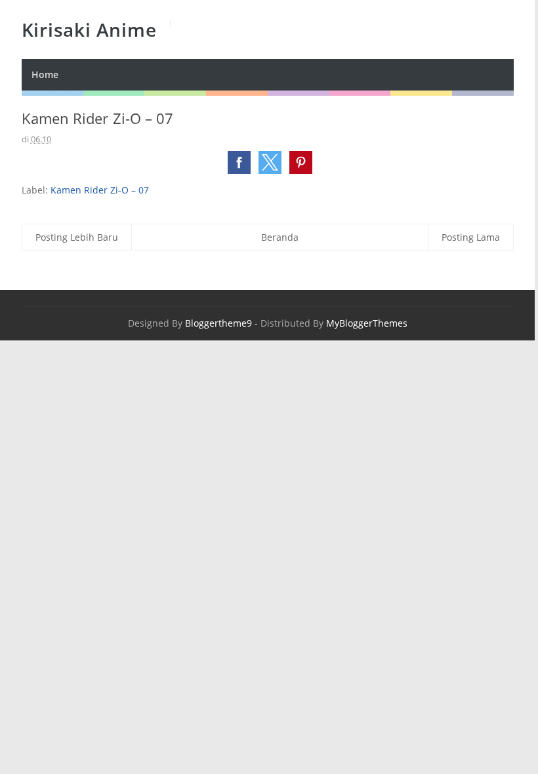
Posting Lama (471, 237)
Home (44, 74)
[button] (239, 162)
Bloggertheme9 (218, 323)
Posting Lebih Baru (76, 237)
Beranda (280, 237)
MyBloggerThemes (366, 323)
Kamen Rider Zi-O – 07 (100, 190)
